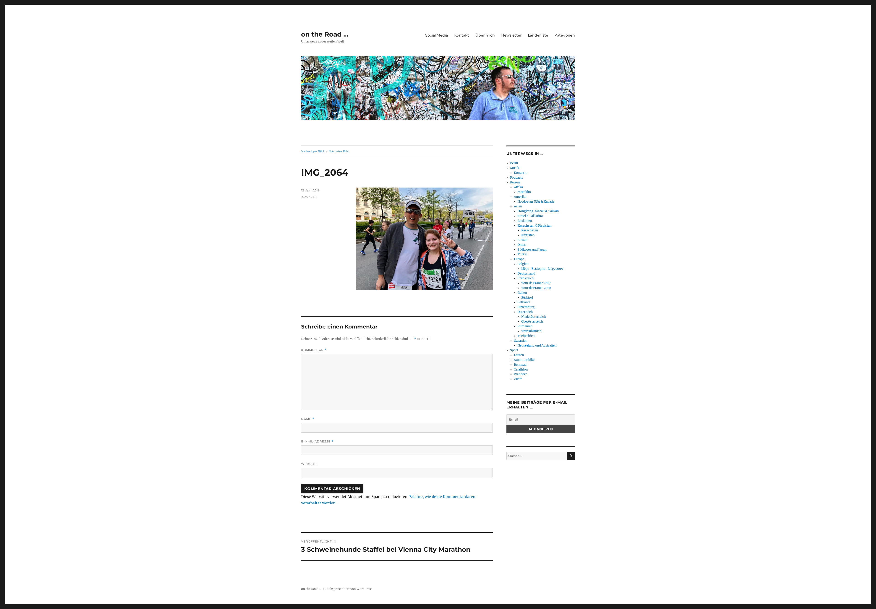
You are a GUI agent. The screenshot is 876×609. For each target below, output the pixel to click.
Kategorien (565, 35)
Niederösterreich (533, 317)
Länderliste (538, 35)
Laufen (519, 355)
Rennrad (520, 365)
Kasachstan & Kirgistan (535, 226)
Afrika (518, 187)
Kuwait (523, 240)
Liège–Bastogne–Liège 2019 (542, 269)
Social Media (436, 35)
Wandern (520, 374)
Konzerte (520, 173)
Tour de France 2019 (536, 288)
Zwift (518, 379)
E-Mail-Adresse (317, 441)
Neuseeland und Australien (537, 345)
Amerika (520, 197)
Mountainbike (524, 360)
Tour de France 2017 (536, 283)
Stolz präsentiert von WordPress (349, 589)
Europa (519, 259)
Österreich (525, 312)
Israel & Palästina (530, 216)
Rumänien (525, 326)
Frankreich (526, 278)
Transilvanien (531, 331)
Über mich (485, 35)
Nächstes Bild (339, 151)
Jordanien (525, 221)
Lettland (524, 302)
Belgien (523, 264)
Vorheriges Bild (312, 151)
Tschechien (526, 336)
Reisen (515, 182)
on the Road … (324, 34)
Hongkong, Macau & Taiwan (538, 211)
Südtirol (527, 297)
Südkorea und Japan (532, 250)
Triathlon (521, 369)
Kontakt (461, 35)
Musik (514, 168)
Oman (522, 245)
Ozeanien (520, 341)
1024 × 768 (308, 197)
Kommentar (313, 350)
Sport (514, 350)
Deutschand (526, 273)
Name (307, 419)
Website (309, 464)
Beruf (514, 163)
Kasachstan (529, 230)
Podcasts (516, 178)
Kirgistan (528, 235)
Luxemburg (526, 307)
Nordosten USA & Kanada (536, 202)
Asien (518, 206)
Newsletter (511, 35)
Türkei (522, 254)
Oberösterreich (532, 321)
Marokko (524, 192)
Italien (522, 293)
